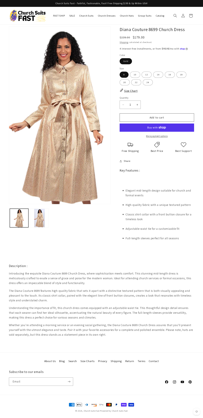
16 (170, 74)
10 (135, 74)
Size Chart (130, 91)
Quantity (124, 97)
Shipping (124, 42)
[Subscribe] (69, 381)
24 (148, 82)
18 (181, 74)
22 (136, 82)
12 (146, 74)
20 (124, 82)
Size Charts (87, 361)
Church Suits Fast (92, 411)
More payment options (157, 136)
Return (129, 361)
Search (72, 361)
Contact (154, 361)
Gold (125, 61)
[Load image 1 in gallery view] (19, 218)
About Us (50, 361)
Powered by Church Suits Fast (114, 411)
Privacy (102, 361)
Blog (62, 361)
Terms (141, 361)
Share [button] (127, 161)
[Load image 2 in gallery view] (39, 218)
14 (158, 74)
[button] (175, 16)
